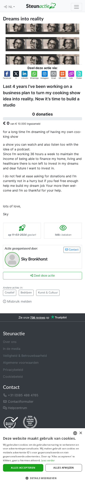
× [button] (80, 433)
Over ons (9, 342)
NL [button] (10, 7)
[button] (7, 75)
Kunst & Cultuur (48, 292)
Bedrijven (26, 292)
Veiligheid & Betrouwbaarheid (25, 356)
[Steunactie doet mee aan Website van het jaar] (30, 423)
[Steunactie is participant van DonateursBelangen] (11, 423)
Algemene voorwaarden (21, 362)
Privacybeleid (13, 370)
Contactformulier (20, 401)
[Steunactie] (41, 6)
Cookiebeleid (13, 377)
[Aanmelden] (5, 7)
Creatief (9, 292)
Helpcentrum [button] (17, 408)
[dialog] (42, 456)
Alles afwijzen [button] (63, 467)
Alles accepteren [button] (23, 467)
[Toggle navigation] (76, 7)
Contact (73, 249)
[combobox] (75, 433)
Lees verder (48, 460)
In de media (11, 349)
